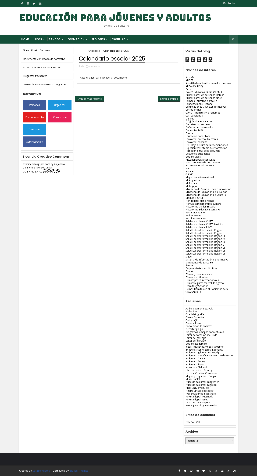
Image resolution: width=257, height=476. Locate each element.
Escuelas (119, 39)
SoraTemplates (41, 470)
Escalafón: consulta (196, 142)
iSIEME (189, 174)
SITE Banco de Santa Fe (199, 262)
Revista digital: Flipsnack (199, 396)
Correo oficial (193, 109)
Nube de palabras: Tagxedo (201, 384)
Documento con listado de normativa (44, 59)
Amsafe (189, 77)
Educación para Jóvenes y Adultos (115, 18)
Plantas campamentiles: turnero (203, 203)
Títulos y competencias (198, 274)
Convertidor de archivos (198, 326)
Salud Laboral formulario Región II (204, 233)
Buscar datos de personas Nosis (203, 98)
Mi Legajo (191, 186)
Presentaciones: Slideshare (200, 393)
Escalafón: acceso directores (201, 139)
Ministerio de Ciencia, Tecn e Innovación (208, 189)
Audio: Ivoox (192, 311)
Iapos (38, 39)
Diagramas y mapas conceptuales (204, 332)
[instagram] (28, 3)
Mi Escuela (191, 183)
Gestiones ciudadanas (197, 153)
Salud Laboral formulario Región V (204, 244)
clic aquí (90, 77)
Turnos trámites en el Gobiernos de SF (207, 289)
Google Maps (193, 156)
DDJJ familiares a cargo (198, 121)
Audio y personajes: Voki (199, 308)
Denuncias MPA (194, 130)
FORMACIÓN (76, 39)
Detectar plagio (194, 329)
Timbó (189, 271)
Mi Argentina (192, 180)
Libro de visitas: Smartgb (199, 370)
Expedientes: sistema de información (206, 148)
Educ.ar (189, 133)
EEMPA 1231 (192, 422)
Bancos (55, 39)
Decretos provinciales (197, 124)
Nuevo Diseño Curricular (37, 50)
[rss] (216, 470)
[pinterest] (197, 470)
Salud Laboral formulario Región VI (205, 247)
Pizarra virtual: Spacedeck (199, 390)
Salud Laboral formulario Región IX (205, 242)
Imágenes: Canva (195, 358)
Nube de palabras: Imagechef (202, 381)
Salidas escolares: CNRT (199, 221)
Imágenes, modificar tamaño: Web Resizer (209, 355)
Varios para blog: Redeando (201, 405)
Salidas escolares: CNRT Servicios (204, 224)
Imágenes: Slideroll (196, 367)
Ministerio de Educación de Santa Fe (206, 194)
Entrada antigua (169, 98)
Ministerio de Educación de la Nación (206, 191)
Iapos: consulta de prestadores (202, 162)
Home (25, 39)
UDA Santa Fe (193, 292)
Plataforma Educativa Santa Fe (202, 209)
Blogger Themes (78, 470)
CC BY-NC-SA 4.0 (32, 171)
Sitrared (189, 265)
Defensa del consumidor (199, 127)
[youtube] (40, 3)
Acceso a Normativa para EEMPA (42, 67)
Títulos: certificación (196, 277)
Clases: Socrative (195, 317)
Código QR (191, 320)
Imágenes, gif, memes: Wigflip (202, 352)
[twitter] (34, 3)
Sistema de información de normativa (206, 259)
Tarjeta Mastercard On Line (201, 268)
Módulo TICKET (194, 197)
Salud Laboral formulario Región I (204, 230)
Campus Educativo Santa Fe (201, 101)
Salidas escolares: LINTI (198, 227)
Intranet (189, 171)
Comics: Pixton (193, 323)
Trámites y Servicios (196, 286)
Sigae (188, 256)
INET (188, 168)
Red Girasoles (193, 215)
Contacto (229, 3)
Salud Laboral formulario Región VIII (205, 253)
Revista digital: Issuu (196, 399)
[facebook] (21, 3)
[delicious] (234, 470)
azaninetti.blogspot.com (36, 164)
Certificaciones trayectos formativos (206, 106)
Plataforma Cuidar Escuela (200, 206)
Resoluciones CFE (195, 218)
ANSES (189, 80)
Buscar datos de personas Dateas (204, 95)
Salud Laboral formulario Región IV (205, 239)
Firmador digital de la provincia (202, 150)
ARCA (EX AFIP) (194, 86)
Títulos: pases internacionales (202, 280)
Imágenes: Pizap (194, 364)
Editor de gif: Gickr (195, 340)
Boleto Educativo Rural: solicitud (203, 92)
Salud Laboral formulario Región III (205, 236)
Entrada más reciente (90, 98)
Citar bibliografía (194, 314)
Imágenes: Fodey (195, 361)
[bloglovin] (203, 470)
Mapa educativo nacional (199, 177)
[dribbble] (209, 470)
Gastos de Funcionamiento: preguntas (44, 84)
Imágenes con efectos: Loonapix (204, 349)
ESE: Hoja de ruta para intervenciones (206, 145)
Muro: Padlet (192, 379)
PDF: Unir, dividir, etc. (197, 387)
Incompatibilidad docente (199, 165)
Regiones (98, 39)
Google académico (196, 343)
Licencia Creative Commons (201, 373)
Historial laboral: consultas (200, 159)
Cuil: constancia (194, 115)
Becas (188, 89)
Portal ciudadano (195, 212)
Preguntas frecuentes (35, 75)
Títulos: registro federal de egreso (204, 283)
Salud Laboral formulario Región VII (205, 250)
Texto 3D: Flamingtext (198, 402)
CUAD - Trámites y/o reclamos (202, 112)
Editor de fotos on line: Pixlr (201, 335)
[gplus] (191, 470)
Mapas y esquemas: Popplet (201, 376)
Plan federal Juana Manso (200, 200)
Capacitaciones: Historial (199, 103)
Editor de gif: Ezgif (195, 338)
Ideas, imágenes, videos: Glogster (204, 346)
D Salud (189, 118)
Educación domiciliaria (197, 136)
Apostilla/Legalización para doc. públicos (208, 83)
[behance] (222, 470)
